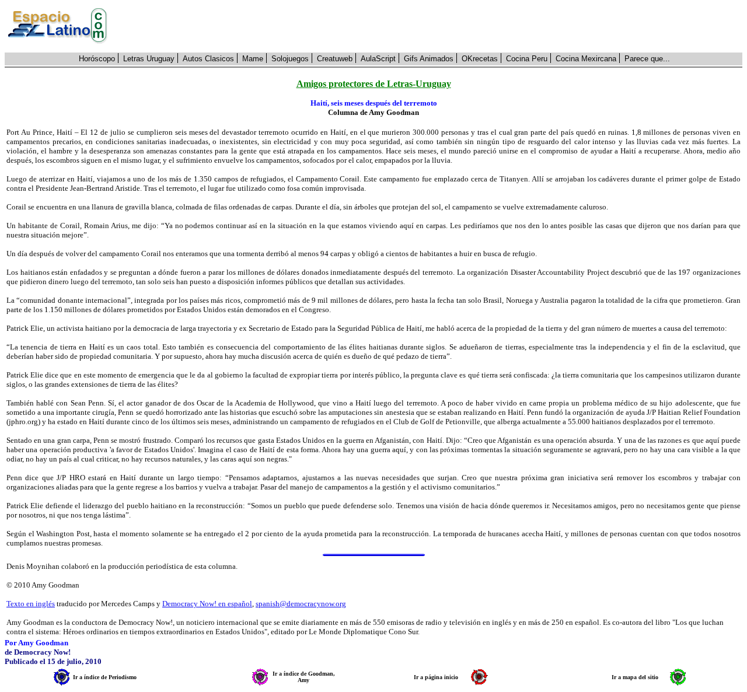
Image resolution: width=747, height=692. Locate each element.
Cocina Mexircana (586, 58)
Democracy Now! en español (207, 603)
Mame (252, 58)
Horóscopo (97, 58)
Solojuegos (290, 58)
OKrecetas (480, 58)
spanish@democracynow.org (301, 603)
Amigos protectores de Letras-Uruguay (373, 84)
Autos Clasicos (208, 58)
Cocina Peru (526, 58)
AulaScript (378, 58)
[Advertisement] (431, 26)
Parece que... (647, 58)
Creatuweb (334, 58)
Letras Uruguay (148, 58)
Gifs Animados (428, 58)
